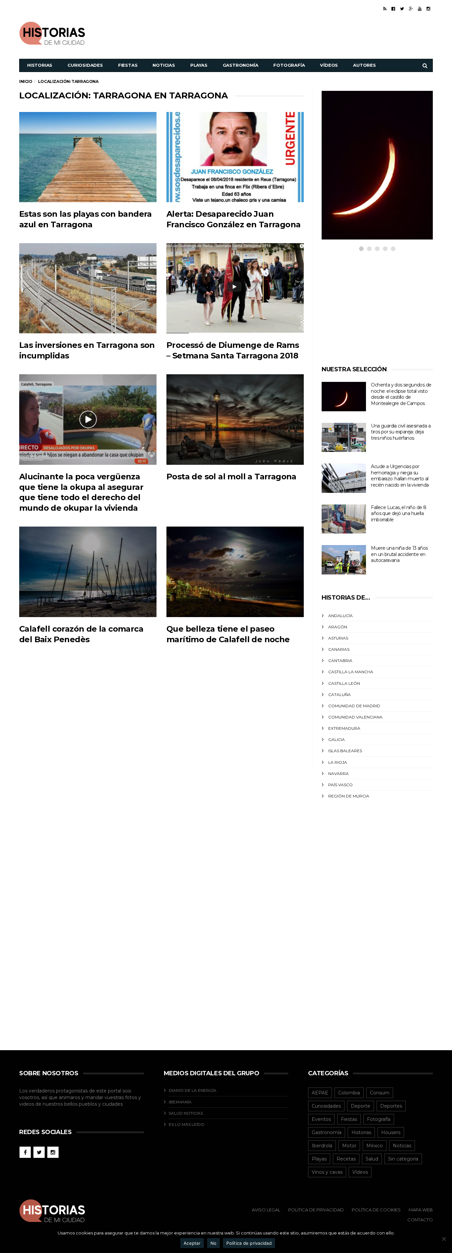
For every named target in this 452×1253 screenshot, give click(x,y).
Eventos (321, 1119)
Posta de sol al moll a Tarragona (231, 476)
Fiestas (128, 65)
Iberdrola (322, 1146)
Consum (379, 1093)
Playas (198, 65)
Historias (39, 65)
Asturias (338, 638)
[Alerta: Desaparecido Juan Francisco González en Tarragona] (235, 157)
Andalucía (340, 615)
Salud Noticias (186, 1113)
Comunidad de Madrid (354, 705)
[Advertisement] (312, 32)
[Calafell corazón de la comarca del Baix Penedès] (88, 572)
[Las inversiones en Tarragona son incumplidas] (88, 288)
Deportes (391, 1106)
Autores (364, 65)
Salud (372, 1159)
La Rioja (337, 762)
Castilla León (344, 683)
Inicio (25, 81)
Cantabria (340, 660)
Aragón (337, 626)
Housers (390, 1132)
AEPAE (320, 1093)
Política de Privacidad (316, 1209)
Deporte (360, 1106)
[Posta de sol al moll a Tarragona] (235, 419)
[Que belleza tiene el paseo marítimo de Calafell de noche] (235, 572)
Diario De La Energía (192, 1090)
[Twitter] (402, 8)
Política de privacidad (249, 1243)
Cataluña (339, 694)
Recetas (346, 1159)
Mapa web (421, 1209)
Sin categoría (403, 1159)
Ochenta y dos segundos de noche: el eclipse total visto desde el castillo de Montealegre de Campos (401, 394)
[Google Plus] (411, 8)
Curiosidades (85, 65)
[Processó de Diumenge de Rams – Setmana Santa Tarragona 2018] (235, 288)
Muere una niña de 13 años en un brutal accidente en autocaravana (399, 554)
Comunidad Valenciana (355, 717)
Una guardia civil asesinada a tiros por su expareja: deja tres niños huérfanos (400, 432)
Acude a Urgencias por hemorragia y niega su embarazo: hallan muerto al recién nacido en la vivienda (400, 475)
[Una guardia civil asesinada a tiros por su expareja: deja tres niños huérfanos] (344, 437)
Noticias (164, 65)
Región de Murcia (348, 795)
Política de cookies (376, 1209)
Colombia (349, 1093)
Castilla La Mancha (350, 671)
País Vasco (340, 784)
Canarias (338, 649)
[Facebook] (393, 8)
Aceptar (192, 1243)
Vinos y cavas (327, 1172)
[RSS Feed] (384, 8)
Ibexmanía (180, 1101)
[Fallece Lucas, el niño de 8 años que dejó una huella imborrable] (344, 519)
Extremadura (344, 728)
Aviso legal (266, 1209)
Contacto (420, 1219)
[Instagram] (428, 8)
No (213, 1243)
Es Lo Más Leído (186, 1124)
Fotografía (289, 65)
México (374, 1146)
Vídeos (329, 65)
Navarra (338, 773)
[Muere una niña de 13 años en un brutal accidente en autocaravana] (344, 559)
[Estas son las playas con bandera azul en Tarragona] (88, 157)
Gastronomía (240, 65)
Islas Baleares (345, 750)
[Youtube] (420, 8)
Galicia (336, 739)
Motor (349, 1146)
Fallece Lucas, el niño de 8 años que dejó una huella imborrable (398, 513)
